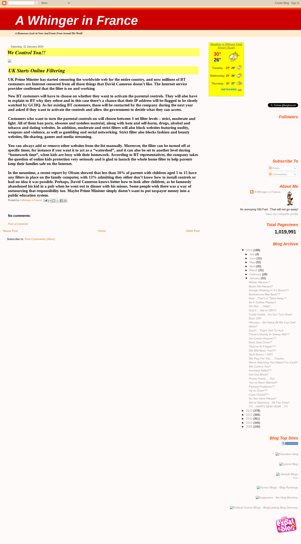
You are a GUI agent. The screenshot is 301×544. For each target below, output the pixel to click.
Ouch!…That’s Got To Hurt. (266, 330)
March (253, 270)
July (252, 254)
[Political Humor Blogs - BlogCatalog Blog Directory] (264, 507)
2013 (249, 410)
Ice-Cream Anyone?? (262, 338)
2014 (249, 250)
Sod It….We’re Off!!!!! (262, 310)
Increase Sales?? (260, 370)
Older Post (193, 230)
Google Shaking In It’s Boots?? (269, 290)
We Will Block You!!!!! (262, 350)
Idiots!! (253, 326)
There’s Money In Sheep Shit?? (269, 334)
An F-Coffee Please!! (262, 302)
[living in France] (287, 532)
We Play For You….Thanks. (267, 358)
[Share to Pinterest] (65, 201)
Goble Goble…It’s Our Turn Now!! (270, 314)
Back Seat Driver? (260, 342)
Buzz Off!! (255, 318)
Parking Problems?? (262, 386)
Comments (279, 174)
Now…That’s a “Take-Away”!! (267, 298)
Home (102, 230)
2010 (249, 422)
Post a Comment (18, 224)
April (252, 266)
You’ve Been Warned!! (263, 382)
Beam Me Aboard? (261, 286)
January (255, 278)
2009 (249, 426)
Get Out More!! (258, 374)
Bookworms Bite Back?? (264, 294)
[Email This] (50, 201)
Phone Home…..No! (262, 378)
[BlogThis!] (54, 201)
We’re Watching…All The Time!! (269, 402)
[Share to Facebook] (61, 201)
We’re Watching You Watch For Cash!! (273, 362)
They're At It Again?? (262, 346)
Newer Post (10, 230)
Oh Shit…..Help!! (259, 306)
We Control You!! (260, 366)
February (255, 274)
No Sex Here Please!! (263, 398)
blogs (295, 478)
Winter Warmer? (259, 282)
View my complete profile (282, 214)
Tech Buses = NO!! (261, 354)
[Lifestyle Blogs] (287, 474)
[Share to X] (57, 201)
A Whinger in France (76, 20)
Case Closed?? (259, 394)
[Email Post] (45, 200)
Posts (276, 168)
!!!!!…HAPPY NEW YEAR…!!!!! (268, 406)
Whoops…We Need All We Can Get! (272, 322)
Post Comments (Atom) (40, 239)
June (253, 258)
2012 (249, 414)
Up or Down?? (258, 390)
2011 (249, 418)
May (252, 262)
